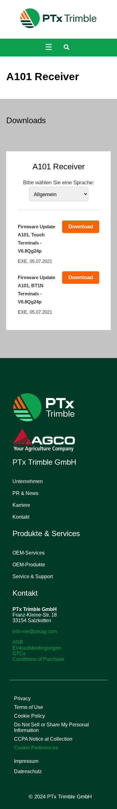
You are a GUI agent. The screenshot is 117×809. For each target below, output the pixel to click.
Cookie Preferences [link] (36, 747)
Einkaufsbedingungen (36, 648)
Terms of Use (28, 707)
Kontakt (20, 517)
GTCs (19, 653)
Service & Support (32, 576)
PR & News (25, 493)
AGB (17, 642)
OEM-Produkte (28, 564)
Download (80, 227)
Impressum (26, 761)
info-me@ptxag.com (34, 631)
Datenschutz (28, 771)
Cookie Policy (29, 716)
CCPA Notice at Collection (43, 739)
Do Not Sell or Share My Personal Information (51, 727)
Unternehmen (27, 481)
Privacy (22, 698)
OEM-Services (28, 552)
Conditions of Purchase (38, 659)
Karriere (21, 505)
